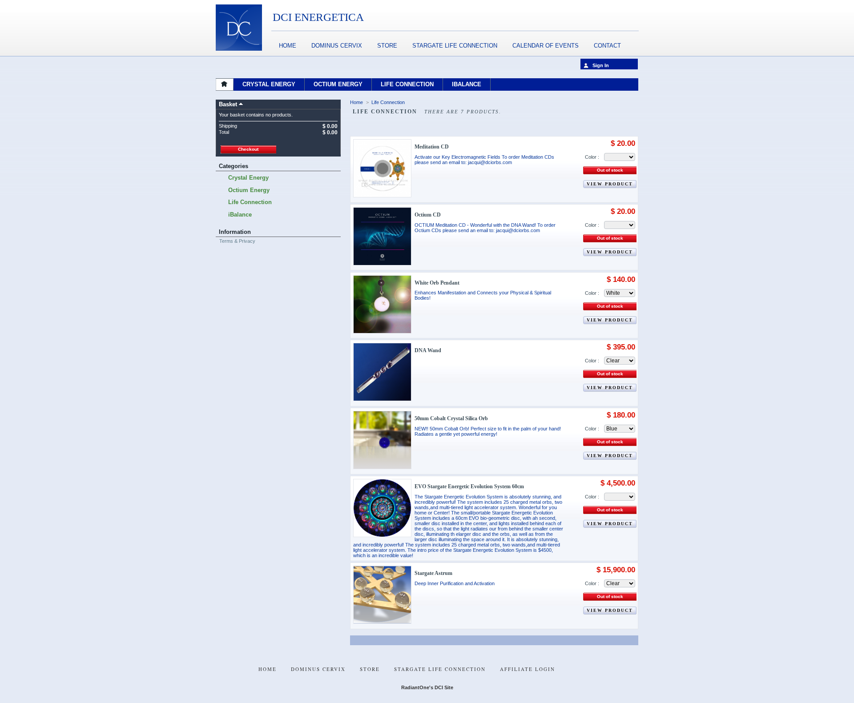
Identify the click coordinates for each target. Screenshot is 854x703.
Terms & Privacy (237, 241)
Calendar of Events (545, 45)
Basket (228, 104)
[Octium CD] (382, 236)
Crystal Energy (248, 177)
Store (387, 45)
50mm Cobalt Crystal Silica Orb (451, 418)
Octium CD (428, 215)
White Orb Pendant (437, 283)
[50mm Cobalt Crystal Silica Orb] (382, 440)
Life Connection (250, 202)
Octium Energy (249, 190)
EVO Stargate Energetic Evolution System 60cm (469, 486)
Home (287, 45)
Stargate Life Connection (454, 45)
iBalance (240, 214)
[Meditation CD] (382, 168)
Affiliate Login (527, 669)
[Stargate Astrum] (382, 595)
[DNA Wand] (382, 372)
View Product (610, 183)
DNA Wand (428, 350)
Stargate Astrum (433, 573)
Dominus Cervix (336, 45)
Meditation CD (432, 147)
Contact (607, 45)
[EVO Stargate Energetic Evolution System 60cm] (382, 508)
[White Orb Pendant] (382, 304)
